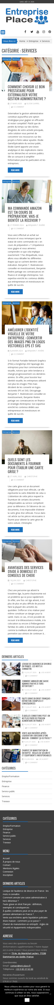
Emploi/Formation (10, 776)
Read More (15, 170)
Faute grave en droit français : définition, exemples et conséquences (36, 701)
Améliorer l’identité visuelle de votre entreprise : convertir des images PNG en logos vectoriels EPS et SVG (26, 337)
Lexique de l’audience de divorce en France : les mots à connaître (36, 666)
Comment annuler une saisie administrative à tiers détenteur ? (35, 683)
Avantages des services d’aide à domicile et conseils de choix (25, 571)
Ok (27, 1000)
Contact (6, 865)
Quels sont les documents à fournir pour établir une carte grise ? (25, 465)
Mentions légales (11, 868)
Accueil (6, 858)
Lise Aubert (46, 672)
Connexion (8, 871)
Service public (8, 791)
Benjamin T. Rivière (36, 225)
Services (16, 59)
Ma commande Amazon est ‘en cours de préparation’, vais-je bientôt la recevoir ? (25, 214)
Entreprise (7, 59)
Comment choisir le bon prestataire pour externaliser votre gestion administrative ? (27, 92)
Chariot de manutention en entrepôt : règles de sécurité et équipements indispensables (36, 753)
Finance (5, 786)
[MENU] (3, 32)
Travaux (6, 801)
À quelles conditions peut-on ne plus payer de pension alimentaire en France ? (36, 718)
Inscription (8, 875)
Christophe (32, 476)
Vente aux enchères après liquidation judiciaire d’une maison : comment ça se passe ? (36, 735)
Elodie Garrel (33, 103)
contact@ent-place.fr (20, 965)
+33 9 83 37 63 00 (24, 969)
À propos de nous (11, 861)
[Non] (50, 993)
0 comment (19, 107)
